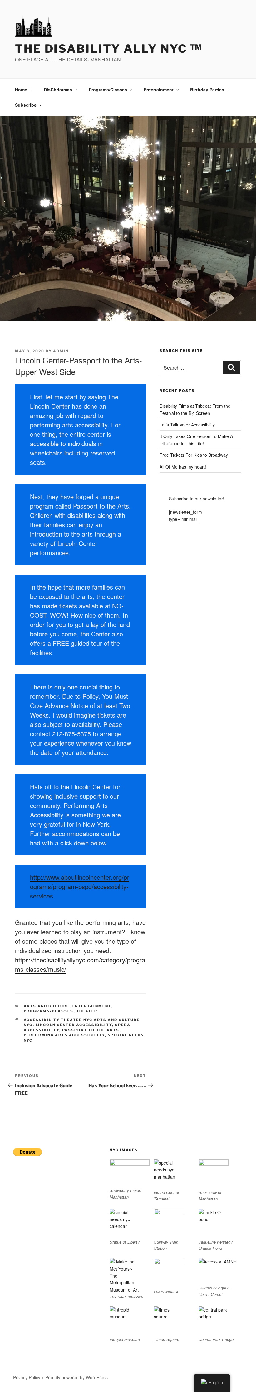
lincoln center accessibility (74, 1025)
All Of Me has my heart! (183, 467)
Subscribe (26, 105)
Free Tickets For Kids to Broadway (194, 455)
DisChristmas (58, 89)
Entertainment (159, 89)
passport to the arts (91, 1030)
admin (61, 351)
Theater (87, 1011)
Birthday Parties (207, 89)
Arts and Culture (47, 1006)
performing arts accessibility (64, 1035)
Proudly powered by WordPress (76, 1377)
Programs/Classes (108, 89)
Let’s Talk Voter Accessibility (187, 424)
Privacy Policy (26, 1377)
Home (21, 89)
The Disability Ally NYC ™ (109, 49)
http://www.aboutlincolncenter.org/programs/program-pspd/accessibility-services (79, 886)
